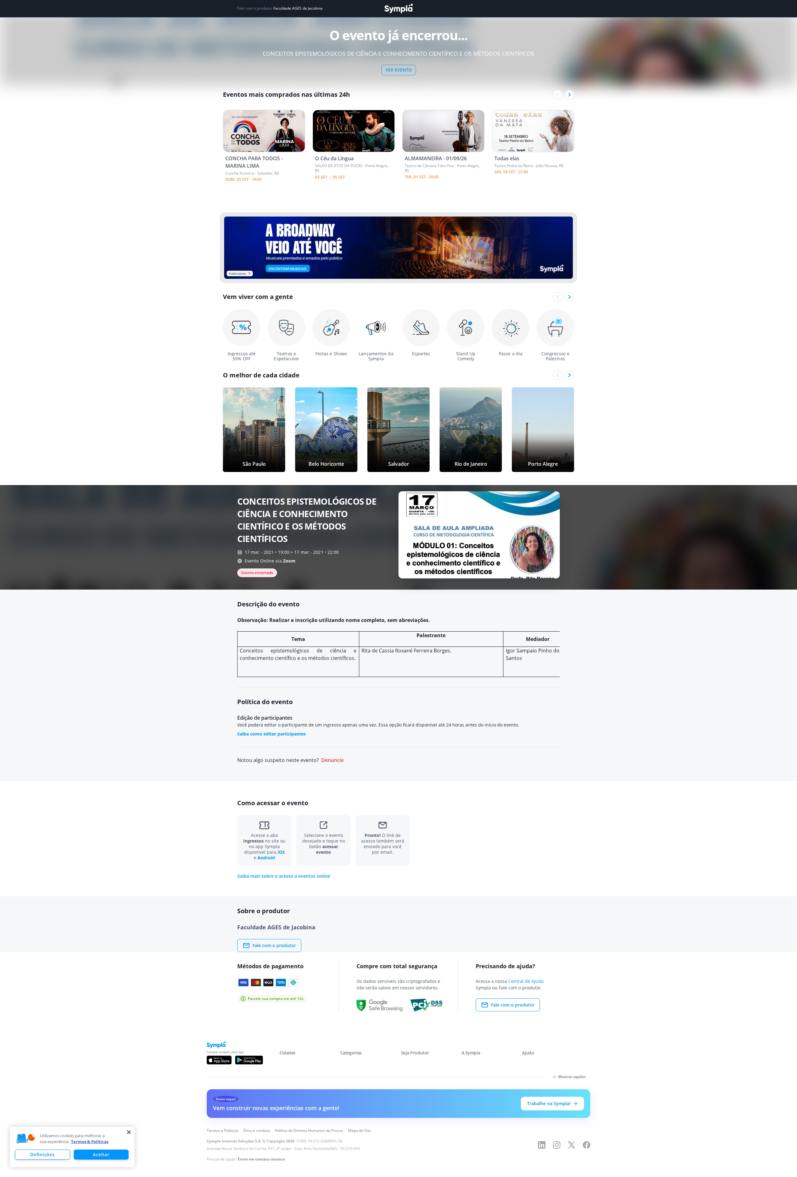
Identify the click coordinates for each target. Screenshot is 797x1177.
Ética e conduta (256, 1130)
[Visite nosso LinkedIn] (541, 1145)
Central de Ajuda (526, 981)
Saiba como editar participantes (271, 734)
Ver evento (398, 70)
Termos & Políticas (89, 1141)
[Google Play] (249, 1060)
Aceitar (101, 1154)
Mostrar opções (572, 1076)
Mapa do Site (359, 1130)
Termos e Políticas (222, 1130)
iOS (281, 852)
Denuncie (332, 760)
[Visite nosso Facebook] (586, 1145)
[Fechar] (129, 1132)
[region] (72, 1147)
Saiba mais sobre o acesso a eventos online (284, 876)
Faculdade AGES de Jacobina (298, 8)
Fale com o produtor (274, 945)
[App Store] (219, 1060)
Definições (42, 1154)
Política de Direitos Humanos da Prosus (309, 1130)
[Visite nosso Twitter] (571, 1145)
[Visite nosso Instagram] (556, 1145)
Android (266, 858)
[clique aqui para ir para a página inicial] (398, 8)
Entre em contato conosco (261, 1159)
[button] (26, 1139)
